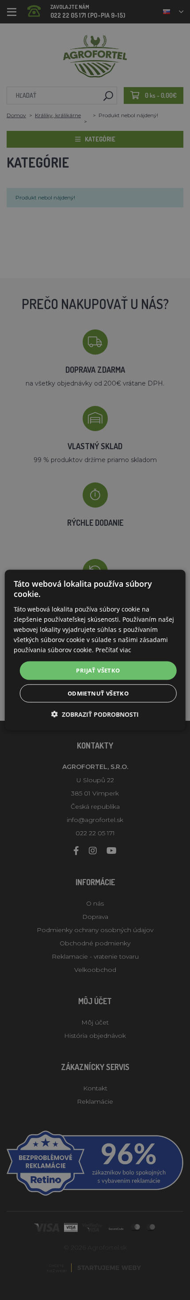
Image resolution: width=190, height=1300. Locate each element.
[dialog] (95, 650)
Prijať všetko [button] (98, 670)
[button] (95, 714)
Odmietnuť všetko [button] (98, 693)
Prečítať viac (113, 650)
